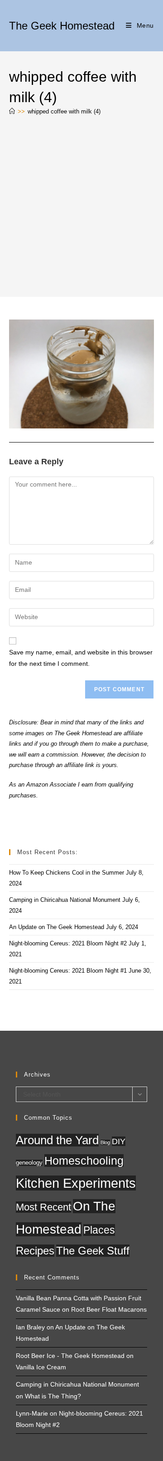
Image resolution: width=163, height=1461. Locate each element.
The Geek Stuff (92, 1251)
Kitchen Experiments (76, 1183)
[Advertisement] (81, 208)
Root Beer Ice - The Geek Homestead (70, 1355)
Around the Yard (57, 1140)
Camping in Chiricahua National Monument (64, 899)
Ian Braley (30, 1327)
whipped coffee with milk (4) (64, 111)
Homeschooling (84, 1160)
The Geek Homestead (62, 26)
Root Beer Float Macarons (109, 1309)
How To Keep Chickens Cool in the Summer (66, 872)
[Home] (12, 111)
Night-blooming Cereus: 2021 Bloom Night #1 (68, 970)
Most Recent (43, 1207)
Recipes (35, 1251)
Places (99, 1230)
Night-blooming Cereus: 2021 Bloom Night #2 (68, 943)
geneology (29, 1163)
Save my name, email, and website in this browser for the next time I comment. (81, 658)
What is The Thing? (53, 1396)
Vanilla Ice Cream (41, 1367)
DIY (118, 1141)
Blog (105, 1142)
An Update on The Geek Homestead (56, 927)
